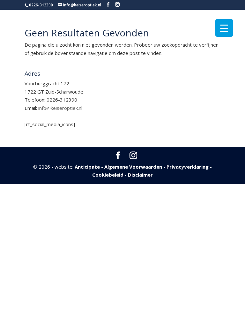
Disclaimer (140, 174)
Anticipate (87, 167)
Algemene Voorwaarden (133, 167)
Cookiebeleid (107, 174)
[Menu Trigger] (224, 28)
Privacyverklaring (188, 167)
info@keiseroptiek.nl (60, 108)
